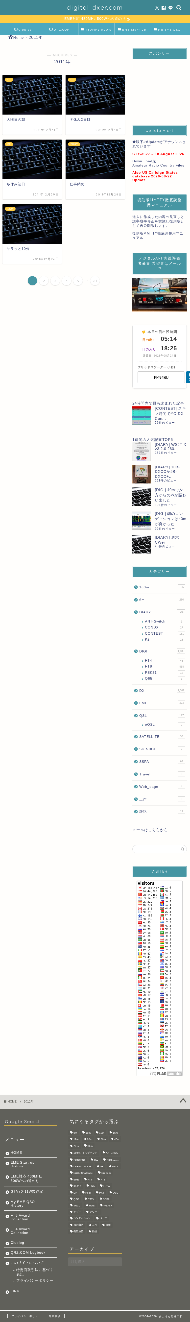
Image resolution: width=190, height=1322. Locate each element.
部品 (94, 1231)
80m (90, 1146)
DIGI (161, 651)
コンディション (82, 1218)
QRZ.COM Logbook (61, 31)
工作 (160, 799)
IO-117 (77, 1186)
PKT (101, 1192)
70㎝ (76, 1146)
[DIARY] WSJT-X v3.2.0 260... (170, 446)
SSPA (161, 762)
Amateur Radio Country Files (158, 165)
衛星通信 (78, 1231)
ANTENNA (112, 1153)
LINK (15, 1291)
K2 (164, 639)
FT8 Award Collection (20, 1217)
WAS (92, 1205)
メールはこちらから (150, 830)
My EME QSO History (169, 31)
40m (116, 1139)
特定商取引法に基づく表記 (34, 1272)
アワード (94, 1211)
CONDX (164, 627)
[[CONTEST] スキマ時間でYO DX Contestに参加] (141, 415)
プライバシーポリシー (34, 1280)
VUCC (76, 1205)
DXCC (115, 1166)
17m (75, 1139)
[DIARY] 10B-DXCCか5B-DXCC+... (167, 472)
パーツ (103, 1218)
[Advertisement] (159, 88)
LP (75, 1192)
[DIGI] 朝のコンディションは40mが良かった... (171, 518)
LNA (92, 1186)
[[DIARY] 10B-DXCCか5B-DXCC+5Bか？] (141, 474)
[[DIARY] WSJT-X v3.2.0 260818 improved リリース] (141, 451)
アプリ (77, 1211)
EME (161, 703)
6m (161, 600)
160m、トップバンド (85, 1153)
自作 (108, 1225)
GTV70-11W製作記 (27, 1191)
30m (103, 1139)
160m (161, 587)
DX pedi (106, 1173)
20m (89, 1139)
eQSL (163, 724)
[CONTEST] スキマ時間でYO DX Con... (170, 413)
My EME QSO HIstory (23, 1203)
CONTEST (164, 633)
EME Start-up (134, 29)
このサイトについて (27, 1263)
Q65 (163, 678)
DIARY (161, 612)
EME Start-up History (23, 1164)
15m (115, 1132)
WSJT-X (107, 1205)
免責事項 (55, 1316)
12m (101, 1132)
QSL (161, 716)
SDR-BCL (160, 749)
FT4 (164, 660)
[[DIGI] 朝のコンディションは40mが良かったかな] (141, 520)
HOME (16, 1152)
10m (88, 1132)
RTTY (91, 1199)
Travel (160, 774)
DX (161, 691)
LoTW (106, 1186)
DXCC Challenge (83, 1173)
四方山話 (78, 1225)
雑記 (161, 812)
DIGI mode (113, 1160)
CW (96, 1160)
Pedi (88, 1192)
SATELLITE (161, 737)
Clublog (25, 29)
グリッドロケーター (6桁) (156, 367)
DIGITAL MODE (82, 1166)
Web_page (160, 787)
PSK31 (164, 672)
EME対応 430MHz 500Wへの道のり (26, 1179)
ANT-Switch (163, 621)
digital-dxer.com (95, 7)
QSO (76, 1199)
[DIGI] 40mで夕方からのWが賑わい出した (170, 495)
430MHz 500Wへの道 (99, 31)
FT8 (164, 666)
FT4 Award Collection (20, 1231)
